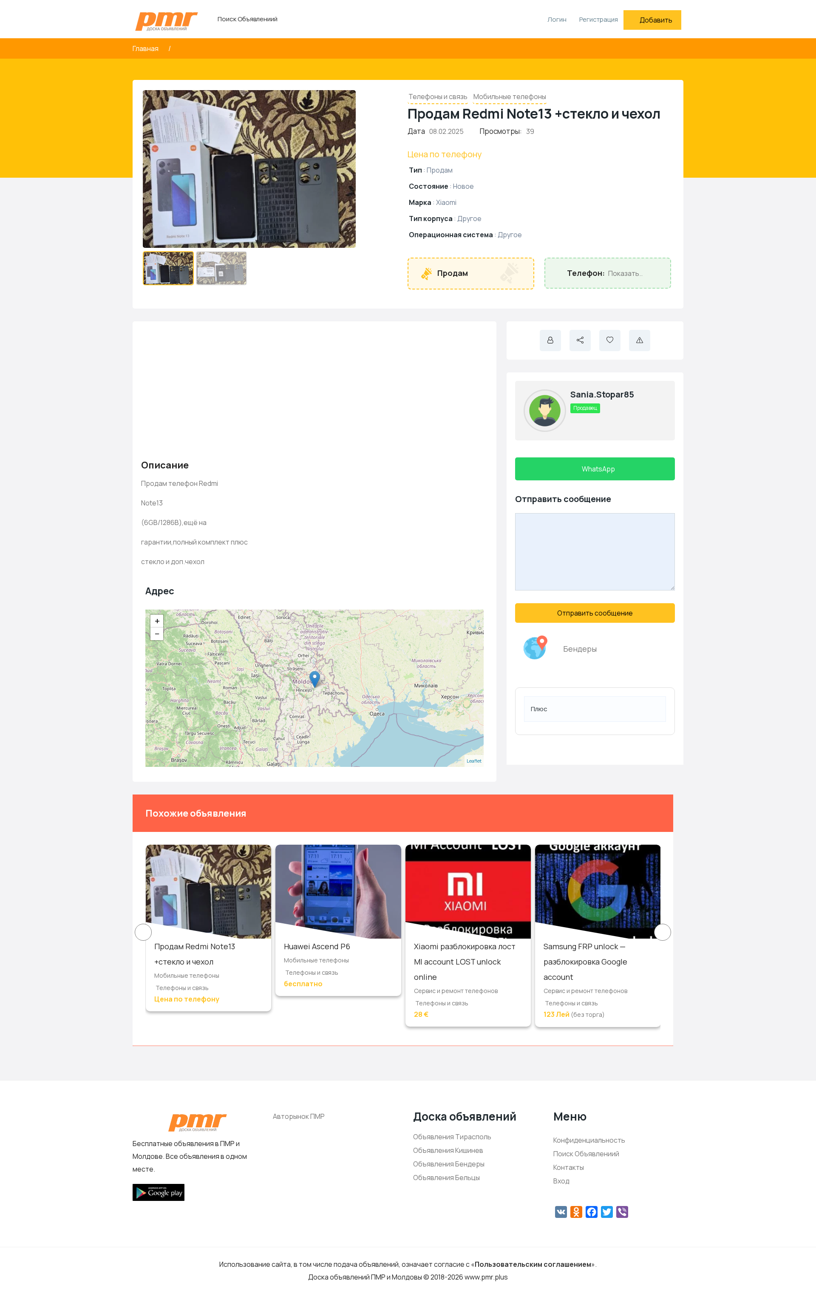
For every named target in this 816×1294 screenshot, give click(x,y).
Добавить (656, 20)
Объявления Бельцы (446, 1177)
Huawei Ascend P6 (317, 946)
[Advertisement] (314, 389)
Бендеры (580, 649)
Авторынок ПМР (299, 1116)
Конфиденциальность (589, 1140)
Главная (146, 48)
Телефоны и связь (438, 96)
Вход (561, 1181)
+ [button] (157, 621)
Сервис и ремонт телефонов (456, 991)
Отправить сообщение (595, 613)
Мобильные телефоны (509, 96)
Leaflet (474, 761)
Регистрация (598, 19)
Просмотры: (501, 131)
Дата (416, 131)
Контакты (568, 1167)
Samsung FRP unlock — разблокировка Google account (585, 961)
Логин (556, 19)
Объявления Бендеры (448, 1164)
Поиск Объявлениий (248, 18)
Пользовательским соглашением (533, 1264)
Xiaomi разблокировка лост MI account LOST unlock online (465, 961)
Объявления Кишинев (448, 1150)
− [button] (157, 633)
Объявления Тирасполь (452, 1136)
